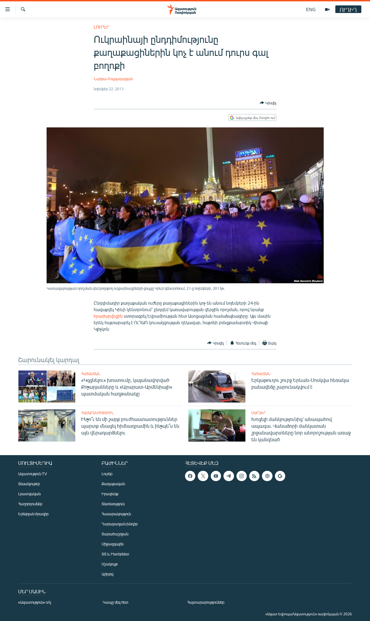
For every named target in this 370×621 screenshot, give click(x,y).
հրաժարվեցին (108, 315)
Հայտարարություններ (205, 602)
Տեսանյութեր (29, 483)
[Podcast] (267, 476)
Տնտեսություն (113, 503)
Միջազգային (113, 544)
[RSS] (254, 476)
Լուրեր (101, 27)
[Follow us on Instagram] (241, 476)
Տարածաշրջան (115, 534)
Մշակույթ (110, 564)
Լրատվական (29, 493)
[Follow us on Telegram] (228, 476)
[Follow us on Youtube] (216, 476)
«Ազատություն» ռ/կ (34, 602)
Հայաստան (90, 374)
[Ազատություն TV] (327, 9)
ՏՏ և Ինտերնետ (115, 554)
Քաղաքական (113, 483)
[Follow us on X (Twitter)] (203, 476)
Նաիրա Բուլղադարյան (113, 78)
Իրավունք (110, 493)
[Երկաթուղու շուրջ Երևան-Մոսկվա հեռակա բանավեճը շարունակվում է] (216, 386)
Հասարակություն (97, 413)
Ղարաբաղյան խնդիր (120, 524)
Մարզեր (258, 413)
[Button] (268, 102)
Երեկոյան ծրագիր (33, 513)
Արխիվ (107, 574)
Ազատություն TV (32, 473)
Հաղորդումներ (30, 503)
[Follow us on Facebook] (190, 476)
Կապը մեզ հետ (115, 602)
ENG (311, 9)
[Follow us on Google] (280, 476)
